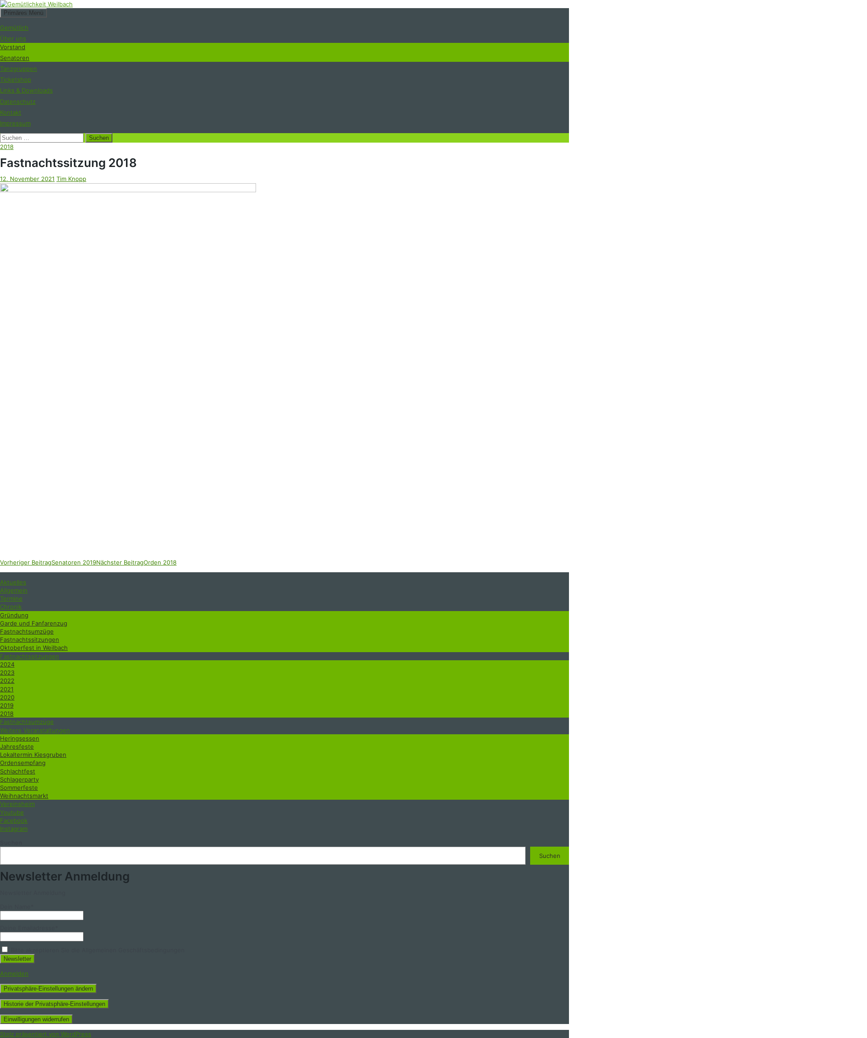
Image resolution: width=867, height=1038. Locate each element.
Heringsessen (19, 738)
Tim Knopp (71, 178)
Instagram (14, 828)
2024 (7, 664)
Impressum (15, 123)
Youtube (12, 812)
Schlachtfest (17, 771)
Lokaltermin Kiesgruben (33, 754)
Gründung (14, 615)
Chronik (11, 606)
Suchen (11, 842)
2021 (7, 689)
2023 (7, 672)
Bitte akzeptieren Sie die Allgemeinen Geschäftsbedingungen (97, 950)
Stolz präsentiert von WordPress (45, 1034)
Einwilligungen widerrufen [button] (36, 1019)
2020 (7, 697)
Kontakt (10, 112)
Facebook (14, 820)
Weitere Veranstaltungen (35, 730)
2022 (7, 680)
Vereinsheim (17, 803)
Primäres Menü (23, 12)
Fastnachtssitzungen (29, 639)
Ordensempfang (23, 762)
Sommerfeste (19, 787)
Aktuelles (13, 582)
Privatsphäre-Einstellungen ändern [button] (48, 988)
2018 (7, 146)
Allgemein (14, 590)
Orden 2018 (136, 562)
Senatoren (14, 57)
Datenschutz (18, 101)
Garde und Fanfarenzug (33, 623)
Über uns (13, 38)
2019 (7, 705)
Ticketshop (15, 79)
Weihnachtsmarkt (24, 795)
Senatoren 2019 (48, 562)
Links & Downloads (26, 90)
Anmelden (14, 973)
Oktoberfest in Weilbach (34, 647)
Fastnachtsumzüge (27, 631)
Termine (11, 598)
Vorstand (12, 47)
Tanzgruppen (18, 68)
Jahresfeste (17, 746)
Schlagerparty (19, 779)
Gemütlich (14, 27)
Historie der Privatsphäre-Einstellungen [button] (54, 1004)
